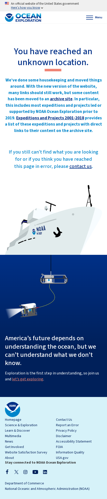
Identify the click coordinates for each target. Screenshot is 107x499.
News (9, 441)
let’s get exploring (27, 379)
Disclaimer (63, 436)
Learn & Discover (17, 430)
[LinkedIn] (45, 472)
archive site (61, 99)
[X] (16, 472)
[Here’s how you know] (53, 5)
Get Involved (14, 447)
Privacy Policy (66, 430)
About (9, 457)
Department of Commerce (24, 483)
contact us (80, 166)
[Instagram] (25, 472)
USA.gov (62, 457)
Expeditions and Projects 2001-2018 (50, 118)
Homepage (13, 419)
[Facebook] (7, 472)
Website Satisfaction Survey (26, 452)
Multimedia (13, 436)
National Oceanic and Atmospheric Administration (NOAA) (47, 488)
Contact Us (64, 419)
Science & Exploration (21, 425)
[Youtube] (35, 472)
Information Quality (70, 452)
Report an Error (67, 425)
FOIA (59, 447)
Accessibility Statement (74, 441)
